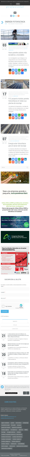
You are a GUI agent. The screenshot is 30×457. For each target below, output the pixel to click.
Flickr (16, 16)
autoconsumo (22, 136)
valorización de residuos (22, 446)
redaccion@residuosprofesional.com (8, 416)
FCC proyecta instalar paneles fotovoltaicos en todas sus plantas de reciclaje (18, 101)
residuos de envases (6, 436)
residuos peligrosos (6, 441)
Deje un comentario (15, 141)
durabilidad (21, 46)
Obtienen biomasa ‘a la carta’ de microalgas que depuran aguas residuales (18, 344)
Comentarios (15, 328)
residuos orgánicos (17, 439)
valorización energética (7, 448)
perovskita (17, 48)
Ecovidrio (13, 425)
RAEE (26, 429)
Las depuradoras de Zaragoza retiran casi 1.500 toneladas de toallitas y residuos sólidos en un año (18, 354)
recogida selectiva (11, 432)
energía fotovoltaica (16, 47)
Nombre (3, 292)
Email (2, 286)
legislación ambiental (16, 427)
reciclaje (22, 48)
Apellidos (3, 298)
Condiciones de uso (23, 455)
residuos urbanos (5, 443)
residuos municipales (6, 439)
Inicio (6, 23)
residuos (19, 432)
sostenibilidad (21, 443)
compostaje (25, 422)
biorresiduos (18, 422)
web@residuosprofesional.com (7, 418)
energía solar (24, 47)
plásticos (21, 429)
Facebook (11, 16)
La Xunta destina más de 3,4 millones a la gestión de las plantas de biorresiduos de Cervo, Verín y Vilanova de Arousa (18, 335)
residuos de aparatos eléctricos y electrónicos (12, 434)
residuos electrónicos (17, 436)
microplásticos (14, 429)
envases (19, 425)
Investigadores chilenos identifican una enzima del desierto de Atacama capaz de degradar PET (18, 363)
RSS (18, 16)
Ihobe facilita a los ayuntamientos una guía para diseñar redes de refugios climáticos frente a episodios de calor (18, 373)
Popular (15, 325)
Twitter (14, 16)
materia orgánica (5, 429)
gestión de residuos (6, 427)
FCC (24, 93)
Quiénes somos (14, 455)
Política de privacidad (5, 455)
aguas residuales (5, 422)
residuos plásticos (16, 441)
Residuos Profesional (14, 46)
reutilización (13, 443)
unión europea (5, 446)
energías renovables (19, 93)
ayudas (12, 422)
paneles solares (11, 48)
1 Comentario (15, 96)
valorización (12, 446)
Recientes (15, 321)
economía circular (5, 425)
